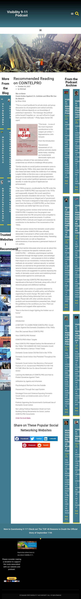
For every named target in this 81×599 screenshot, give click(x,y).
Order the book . (23, 418)
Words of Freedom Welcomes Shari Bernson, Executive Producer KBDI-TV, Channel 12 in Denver (69, 222)
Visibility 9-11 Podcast (17, 13)
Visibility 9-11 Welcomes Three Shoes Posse (69, 106)
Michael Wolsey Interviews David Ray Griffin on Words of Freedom (69, 440)
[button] (72, 14)
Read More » (66, 183)
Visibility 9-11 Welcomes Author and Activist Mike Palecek (69, 335)
